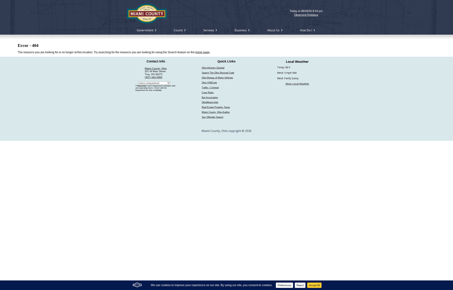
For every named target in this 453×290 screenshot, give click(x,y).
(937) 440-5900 (153, 77)
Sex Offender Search (212, 117)
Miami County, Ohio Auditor (216, 112)
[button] (226, 13)
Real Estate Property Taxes (216, 107)
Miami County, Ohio (156, 68)
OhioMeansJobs (210, 102)
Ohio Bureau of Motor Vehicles (217, 77)
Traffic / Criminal (210, 87)
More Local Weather (297, 83)
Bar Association (210, 97)
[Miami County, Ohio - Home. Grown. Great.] (146, 13)
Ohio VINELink (209, 82)
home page (202, 52)
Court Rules (208, 92)
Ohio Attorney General (213, 67)
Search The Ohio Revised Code (218, 72)
